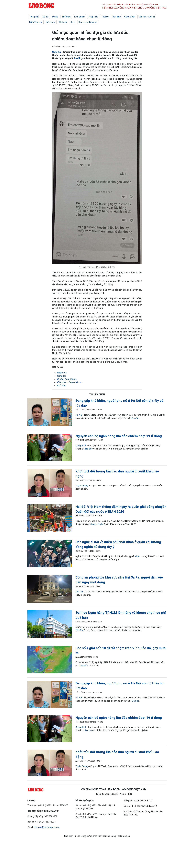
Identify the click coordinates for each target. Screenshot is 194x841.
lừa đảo (77, 58)
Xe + (72, 22)
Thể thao (66, 16)
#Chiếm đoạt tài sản (67, 379)
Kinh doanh (79, 16)
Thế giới (63, 22)
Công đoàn (129, 16)
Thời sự (105, 16)
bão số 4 (84, 665)
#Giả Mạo (61, 385)
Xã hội (45, 16)
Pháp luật (93, 16)
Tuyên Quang (81, 485)
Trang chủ (34, 16)
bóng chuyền (97, 524)
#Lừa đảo (61, 376)
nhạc (137, 556)
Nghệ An (56, 52)
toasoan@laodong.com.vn (47, 827)
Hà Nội (78, 415)
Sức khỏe (50, 22)
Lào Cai (79, 591)
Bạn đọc (116, 16)
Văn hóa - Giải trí (147, 16)
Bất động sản (35, 22)
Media (55, 16)
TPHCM (79, 630)
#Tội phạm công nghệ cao (69, 382)
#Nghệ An (62, 372)
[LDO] (49, 412)
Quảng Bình (80, 445)
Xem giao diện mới (88, 22)
